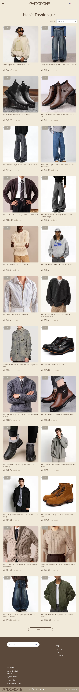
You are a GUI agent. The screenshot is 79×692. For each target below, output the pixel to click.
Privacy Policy (11, 680)
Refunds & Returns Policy (14, 683)
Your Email (12, 644)
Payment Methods (12, 677)
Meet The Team (61, 656)
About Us (59, 649)
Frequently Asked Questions (12, 672)
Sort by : (52, 21)
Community (59, 652)
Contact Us (10, 668)
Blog (57, 646)
